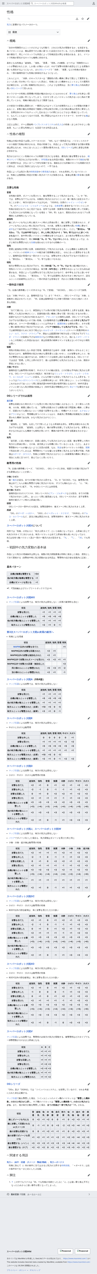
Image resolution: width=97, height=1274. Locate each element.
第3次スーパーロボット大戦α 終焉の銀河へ (30, 631)
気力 (9, 24)
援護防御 (61, 323)
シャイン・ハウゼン (75, 202)
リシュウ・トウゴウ (63, 373)
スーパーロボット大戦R (19, 718)
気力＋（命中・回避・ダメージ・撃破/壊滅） (27, 1162)
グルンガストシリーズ (27, 380)
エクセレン (85, 410)
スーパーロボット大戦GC (20, 896)
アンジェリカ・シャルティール (30, 205)
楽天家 (10, 400)
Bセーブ (73, 387)
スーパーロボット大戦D (20, 765)
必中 (11, 229)
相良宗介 (39, 337)
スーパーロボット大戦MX (21, 597)
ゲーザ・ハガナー (26, 513)
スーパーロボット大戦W (48, 828)
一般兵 (14, 480)
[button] (3, 3)
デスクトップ (35, 1270)
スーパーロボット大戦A (20, 679)
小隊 (78, 175)
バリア (12, 838)
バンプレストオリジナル (44, 124)
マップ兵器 (14, 602)
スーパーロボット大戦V (20, 525)
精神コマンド (31, 252)
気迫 (59, 447)
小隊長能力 (46, 171)
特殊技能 (34, 171)
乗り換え (75, 85)
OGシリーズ (44, 69)
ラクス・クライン (29, 333)
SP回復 (44, 159)
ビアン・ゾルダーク (57, 493)
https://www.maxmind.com (74, 1258)
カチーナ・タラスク (22, 454)
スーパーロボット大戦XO (20, 963)
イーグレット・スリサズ (57, 513)
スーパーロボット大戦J (19, 828)
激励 (82, 159)
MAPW (16, 646)
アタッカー (51, 317)
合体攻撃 (59, 205)
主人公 (60, 124)
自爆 (33, 242)
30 (80, 537)
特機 (78, 225)
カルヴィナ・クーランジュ (55, 330)
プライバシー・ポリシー (16, 1270)
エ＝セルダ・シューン (23, 377)
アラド (14, 414)
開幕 (88, 447)
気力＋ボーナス (57, 1162)
